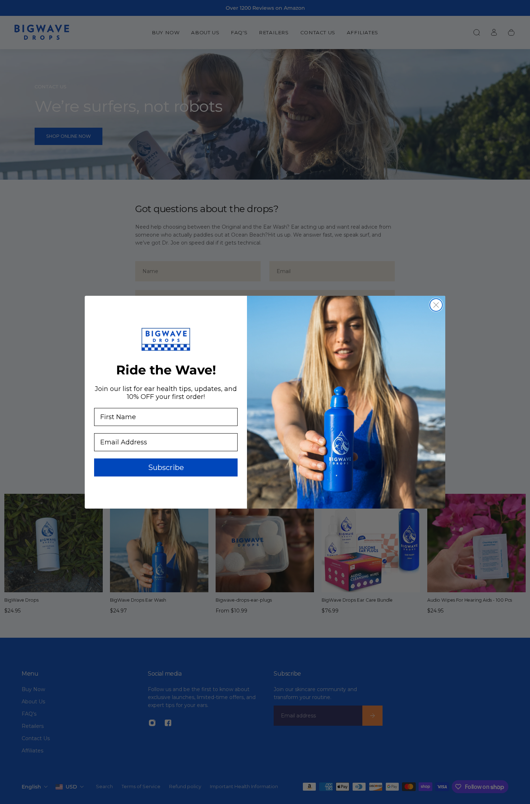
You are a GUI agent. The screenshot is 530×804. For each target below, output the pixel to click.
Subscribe (166, 467)
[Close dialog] (436, 305)
